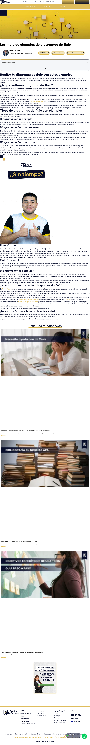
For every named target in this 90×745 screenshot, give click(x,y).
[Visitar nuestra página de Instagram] (76, 715)
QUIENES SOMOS (28, 2)
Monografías (58, 716)
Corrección (62, 6)
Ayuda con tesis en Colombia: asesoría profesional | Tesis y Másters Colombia (25, 430)
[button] (68, 2)
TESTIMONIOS (50, 2)
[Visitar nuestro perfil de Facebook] (72, 715)
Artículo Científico (60, 720)
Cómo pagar (81, 734)
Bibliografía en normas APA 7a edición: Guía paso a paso (19, 541)
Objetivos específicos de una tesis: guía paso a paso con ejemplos (22, 652)
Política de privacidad (20, 734)
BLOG (42, 2)
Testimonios (24, 718)
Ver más (3, 435)
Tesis (56, 713)
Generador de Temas (27, 724)
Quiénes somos (25, 713)
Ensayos (57, 718)
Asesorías (47, 6)
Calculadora (24, 721)
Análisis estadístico (60, 722)
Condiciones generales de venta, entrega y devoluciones (58, 734)
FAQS (36, 2)
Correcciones (41, 716)
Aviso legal (9, 734)
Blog (22, 716)
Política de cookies (34, 734)
